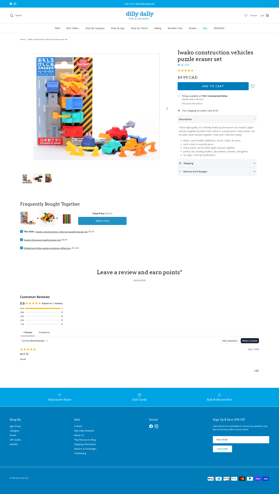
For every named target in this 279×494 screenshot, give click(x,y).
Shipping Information (85, 444)
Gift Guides (15, 439)
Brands (192, 28)
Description (185, 119)
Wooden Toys (175, 28)
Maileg (157, 28)
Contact (78, 426)
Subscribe (222, 449)
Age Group (15, 426)
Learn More (139, 280)
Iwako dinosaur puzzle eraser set (42, 240)
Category (14, 430)
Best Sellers (72, 28)
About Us (79, 435)
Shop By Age (117, 28)
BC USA (185, 64)
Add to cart (213, 86)
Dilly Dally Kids (22, 478)
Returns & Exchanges (85, 448)
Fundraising (80, 453)
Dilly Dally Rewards (84, 430)
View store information (192, 103)
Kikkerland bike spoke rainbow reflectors (47, 248)
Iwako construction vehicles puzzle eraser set (47, 39)
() (268, 4)
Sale (205, 28)
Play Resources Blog (85, 439)
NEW (57, 28)
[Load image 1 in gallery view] (96, 107)
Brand (13, 435)
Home (22, 39)
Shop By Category (94, 28)
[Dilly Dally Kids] (139, 15)
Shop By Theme (139, 28)
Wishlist (14, 444)
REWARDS (219, 28)
